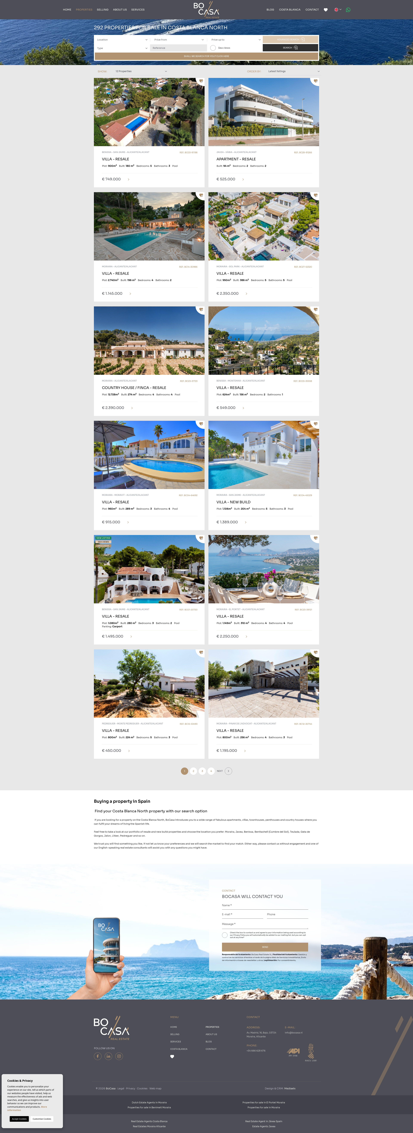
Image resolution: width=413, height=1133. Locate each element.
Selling (103, 9)
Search (288, 47)
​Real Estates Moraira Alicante (149, 1126)
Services (138, 9)
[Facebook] (98, 1056)
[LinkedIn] (108, 1056)
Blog (270, 9)
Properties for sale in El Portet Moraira (264, 1102)
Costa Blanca (290, 9)
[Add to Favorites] (200, 82)
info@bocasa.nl (294, 1032)
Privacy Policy (239, 935)
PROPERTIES (84, 9)
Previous (97, 114)
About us (120, 9)
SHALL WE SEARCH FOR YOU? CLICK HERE (206, 56)
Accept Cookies (19, 1118)
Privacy (130, 1088)
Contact (312, 9)
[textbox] (123, 40)
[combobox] (121, 39)
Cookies (142, 1088)
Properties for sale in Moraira (264, 1107)
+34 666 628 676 (256, 1050)
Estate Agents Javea (263, 1126)
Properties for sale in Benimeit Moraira (149, 1107)
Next (201, 114)
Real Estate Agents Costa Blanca (149, 1121)
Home (67, 9)
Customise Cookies (42, 1118)
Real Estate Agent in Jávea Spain (263, 1121)
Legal (120, 1088)
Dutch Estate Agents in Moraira (149, 1102)
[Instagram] (119, 1056)
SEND (265, 947)
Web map (155, 1088)
